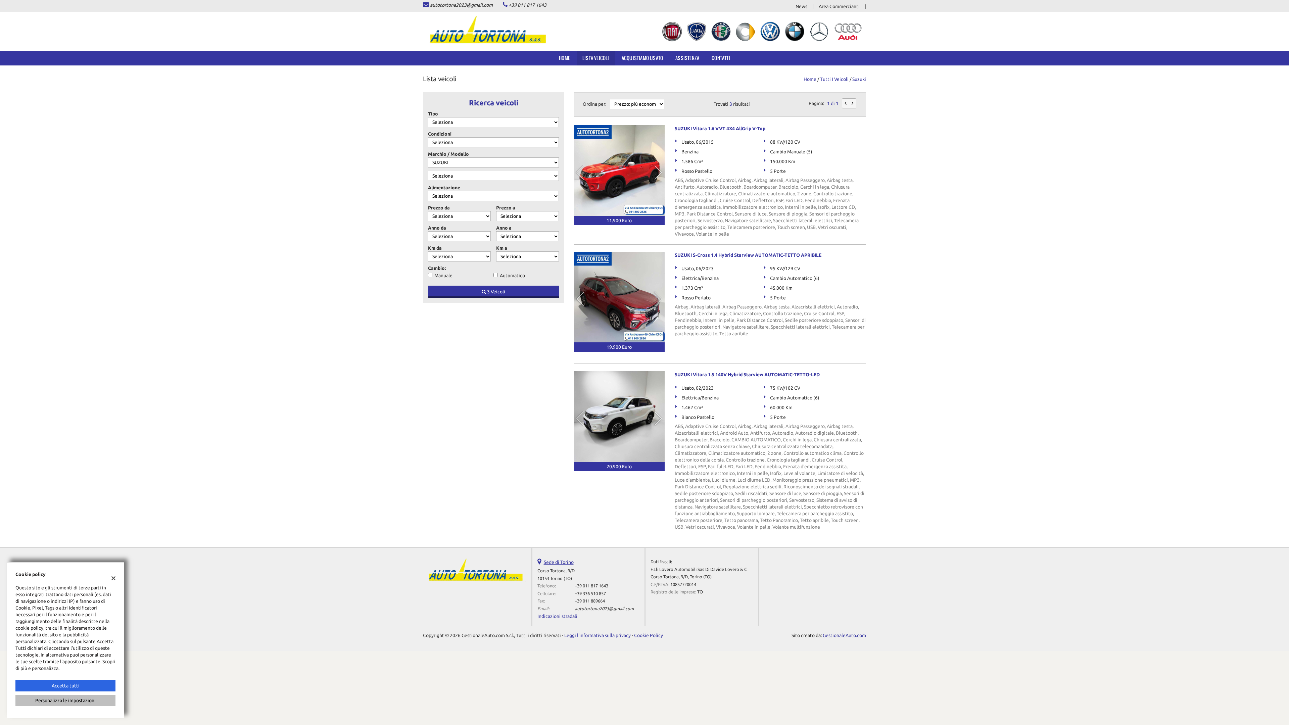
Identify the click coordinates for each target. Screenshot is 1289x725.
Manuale (443, 275)
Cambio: (437, 268)
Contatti (721, 57)
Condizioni (439, 134)
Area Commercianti (839, 6)
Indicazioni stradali (557, 616)
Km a (501, 248)
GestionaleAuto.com (844, 635)
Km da (435, 248)
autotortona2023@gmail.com (461, 5)
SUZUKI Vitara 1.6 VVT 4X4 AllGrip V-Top (720, 128)
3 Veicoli (495, 291)
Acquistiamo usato (642, 57)
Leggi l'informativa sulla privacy (597, 635)
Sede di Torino (559, 562)
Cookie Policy (648, 635)
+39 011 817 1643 (527, 5)
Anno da (437, 228)
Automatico (512, 275)
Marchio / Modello (448, 154)
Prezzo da (439, 207)
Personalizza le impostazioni (65, 700)
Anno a (504, 228)
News (801, 6)
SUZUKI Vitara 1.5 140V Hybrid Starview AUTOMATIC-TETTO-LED (747, 374)
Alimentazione (444, 187)
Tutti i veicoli (834, 79)
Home (564, 57)
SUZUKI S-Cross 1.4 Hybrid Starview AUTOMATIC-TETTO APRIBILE (748, 255)
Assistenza (687, 57)
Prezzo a (505, 207)
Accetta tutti (66, 685)
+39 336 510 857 (590, 593)
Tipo (433, 113)
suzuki (859, 79)
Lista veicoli (595, 57)
